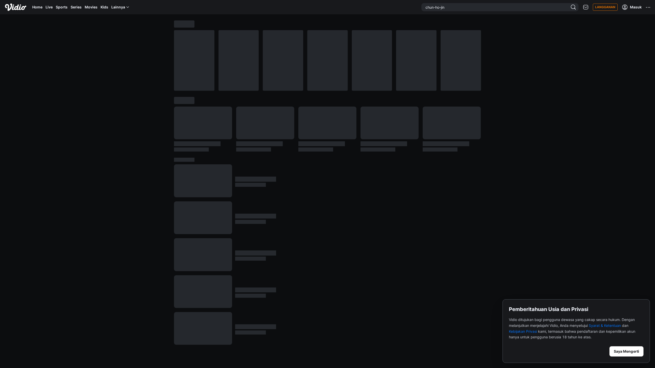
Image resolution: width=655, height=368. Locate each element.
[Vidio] (15, 7)
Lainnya (118, 7)
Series (76, 7)
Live (49, 7)
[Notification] (586, 7)
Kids (104, 7)
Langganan (605, 7)
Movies (91, 7)
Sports (62, 7)
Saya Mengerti (626, 351)
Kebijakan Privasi (523, 331)
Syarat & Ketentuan (605, 325)
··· (648, 7)
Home (37, 7)
